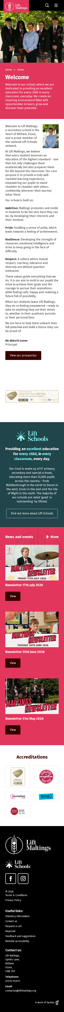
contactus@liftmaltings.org (20, 990)
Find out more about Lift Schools (32, 513)
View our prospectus (23, 355)
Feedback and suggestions (20, 936)
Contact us (11, 921)
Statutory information (17, 916)
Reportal (10, 931)
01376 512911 (12, 981)
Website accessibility (17, 941)
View (13, 596)
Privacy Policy (13, 900)
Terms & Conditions (16, 895)
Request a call (13, 926)
